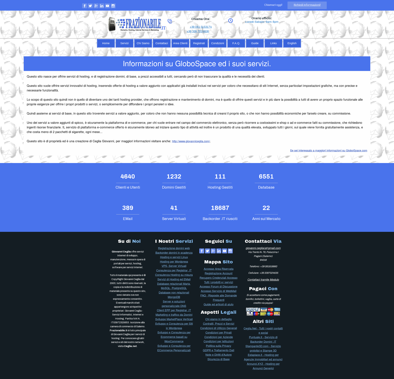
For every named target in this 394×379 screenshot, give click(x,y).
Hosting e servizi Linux (174, 257)
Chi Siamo (143, 43)
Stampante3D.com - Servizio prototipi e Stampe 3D (263, 348)
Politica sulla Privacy (218, 346)
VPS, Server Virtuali (174, 266)
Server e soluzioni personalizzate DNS (174, 303)
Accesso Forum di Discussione (218, 286)
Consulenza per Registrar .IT (174, 270)
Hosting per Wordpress (174, 261)
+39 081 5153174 (201, 26)
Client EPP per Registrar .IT (174, 310)
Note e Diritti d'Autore (218, 355)
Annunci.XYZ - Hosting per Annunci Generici (263, 366)
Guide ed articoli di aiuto (218, 304)
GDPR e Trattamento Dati (218, 350)
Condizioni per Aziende (218, 337)
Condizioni (217, 43)
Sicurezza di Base (218, 359)
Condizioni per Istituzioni (219, 341)
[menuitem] (106, 42)
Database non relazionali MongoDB (174, 294)
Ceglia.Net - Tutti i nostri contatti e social (263, 330)
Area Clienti (180, 43)
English (292, 43)
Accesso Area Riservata (218, 269)
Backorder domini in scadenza (174, 252)
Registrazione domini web (174, 248)
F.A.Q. (236, 43)
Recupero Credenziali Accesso (218, 278)
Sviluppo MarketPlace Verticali (174, 319)
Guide (255, 43)
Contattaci (161, 43)
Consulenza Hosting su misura (174, 275)
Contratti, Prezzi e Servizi (218, 323)
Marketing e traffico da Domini (174, 314)
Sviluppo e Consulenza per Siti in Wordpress (174, 325)
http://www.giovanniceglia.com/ (191, 141)
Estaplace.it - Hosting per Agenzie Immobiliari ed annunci (263, 357)
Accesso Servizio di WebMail (218, 291)
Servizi (124, 43)
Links (273, 43)
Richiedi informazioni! (307, 5)
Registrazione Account (218, 273)
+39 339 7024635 (198, 31)
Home (106, 43)
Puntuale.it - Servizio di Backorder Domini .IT (263, 339)
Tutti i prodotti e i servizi (218, 282)
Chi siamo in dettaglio (218, 319)
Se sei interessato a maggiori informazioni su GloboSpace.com (328, 150)
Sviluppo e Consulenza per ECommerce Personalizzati (174, 348)
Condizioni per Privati (218, 332)
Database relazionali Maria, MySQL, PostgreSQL (174, 286)
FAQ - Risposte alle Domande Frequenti (218, 297)
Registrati (199, 43)
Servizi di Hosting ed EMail (174, 279)
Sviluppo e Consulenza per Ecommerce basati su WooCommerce (174, 336)
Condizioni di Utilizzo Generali (218, 328)
